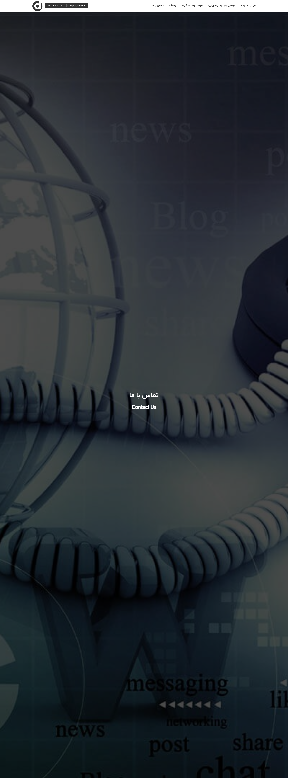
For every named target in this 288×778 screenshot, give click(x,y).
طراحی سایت (248, 5)
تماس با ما (158, 5)
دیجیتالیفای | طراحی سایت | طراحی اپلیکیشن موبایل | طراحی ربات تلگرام (37, 5)
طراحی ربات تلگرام (192, 5)
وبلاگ (172, 5)
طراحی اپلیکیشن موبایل (221, 5)
